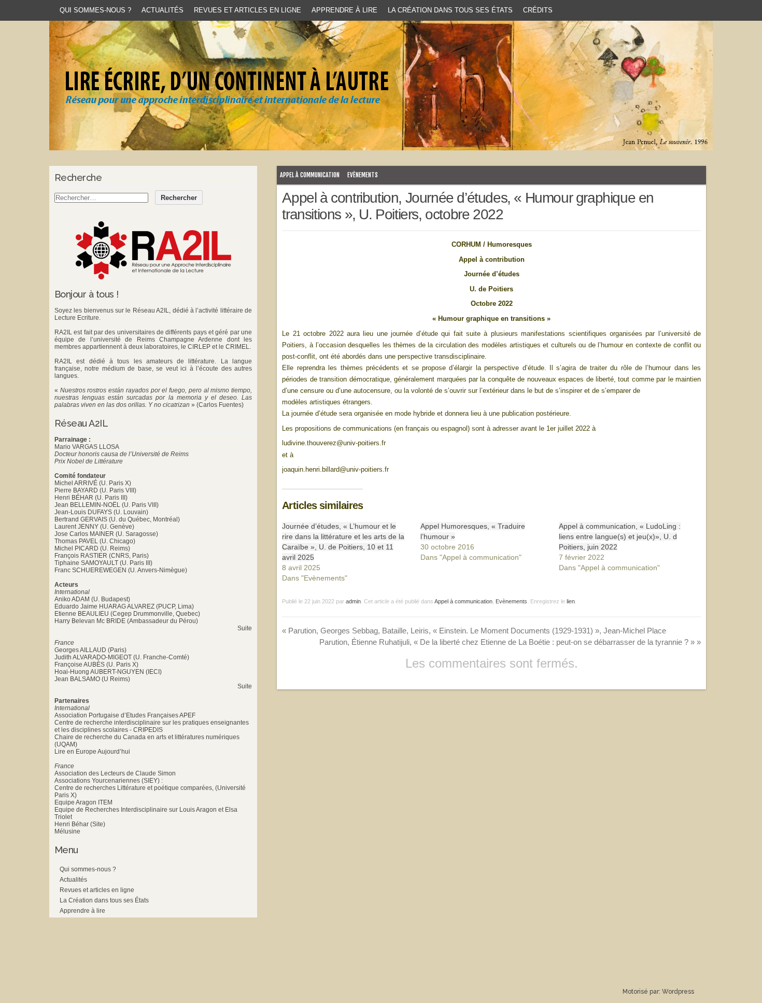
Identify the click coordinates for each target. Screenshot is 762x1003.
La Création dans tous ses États (450, 10)
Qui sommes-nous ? (95, 10)
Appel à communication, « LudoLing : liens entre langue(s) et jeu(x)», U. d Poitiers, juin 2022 (620, 536)
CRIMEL (237, 346)
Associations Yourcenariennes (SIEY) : (108, 780)
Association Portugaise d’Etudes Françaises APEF (124, 715)
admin (353, 601)
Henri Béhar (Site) (79, 824)
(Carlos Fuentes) (220, 404)
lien (571, 601)
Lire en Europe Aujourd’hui (92, 751)
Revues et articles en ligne (247, 10)
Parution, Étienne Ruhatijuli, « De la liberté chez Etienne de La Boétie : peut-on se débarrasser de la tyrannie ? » (510, 642)
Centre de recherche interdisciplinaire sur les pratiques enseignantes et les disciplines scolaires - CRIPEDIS (151, 726)
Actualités (163, 10)
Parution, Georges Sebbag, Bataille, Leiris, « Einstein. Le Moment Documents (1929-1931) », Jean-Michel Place (474, 630)
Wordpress (678, 991)
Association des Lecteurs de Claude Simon (115, 773)
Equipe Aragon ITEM (83, 802)
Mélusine (67, 831)
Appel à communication (310, 175)
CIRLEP (199, 346)
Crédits (538, 10)
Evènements (362, 175)
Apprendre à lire (344, 10)
